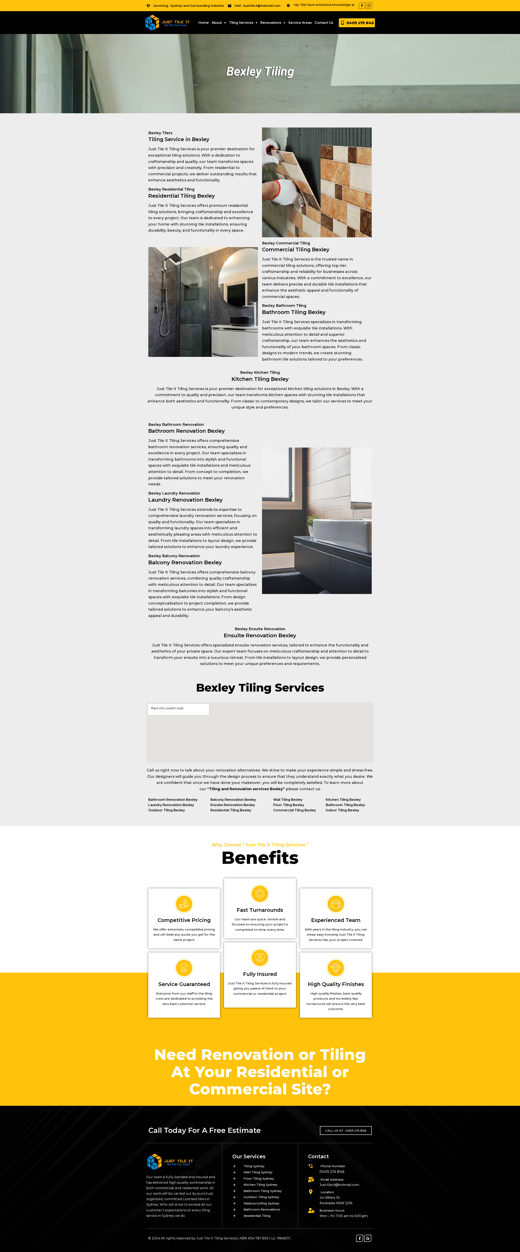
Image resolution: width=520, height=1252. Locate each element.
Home (203, 23)
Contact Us (324, 23)
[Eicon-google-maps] (369, 6)
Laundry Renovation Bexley (171, 805)
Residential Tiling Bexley (230, 810)
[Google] (367, 1238)
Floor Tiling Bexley (288, 805)
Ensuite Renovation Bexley (232, 805)
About (217, 23)
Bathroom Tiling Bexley (345, 805)
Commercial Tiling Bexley (294, 810)
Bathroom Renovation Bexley (172, 800)
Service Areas (300, 23)
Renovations (270, 23)
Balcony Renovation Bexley (233, 800)
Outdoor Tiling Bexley (166, 810)
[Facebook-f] (362, 6)
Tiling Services (241, 23)
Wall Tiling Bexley (287, 800)
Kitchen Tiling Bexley (343, 800)
